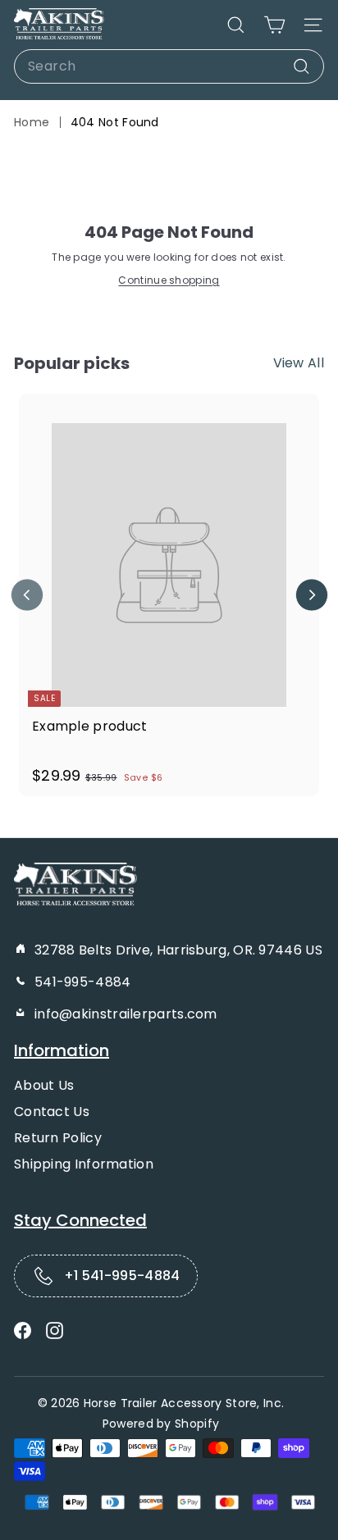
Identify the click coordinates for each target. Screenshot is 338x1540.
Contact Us (51, 1111)
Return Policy (58, 1137)
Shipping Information (83, 1164)
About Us (44, 1085)
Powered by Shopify (161, 1423)
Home (31, 122)
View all (298, 362)
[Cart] (274, 25)
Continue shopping (168, 280)
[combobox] (169, 66)
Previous (26, 594)
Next (311, 594)
